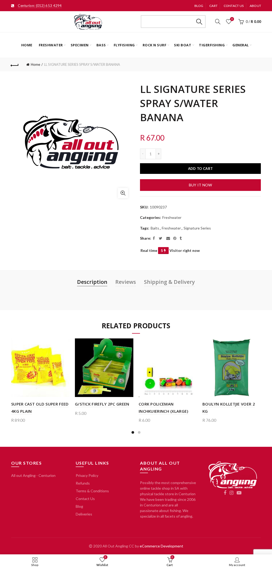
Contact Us (85, 498)
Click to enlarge (123, 193)
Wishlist (232, 19)
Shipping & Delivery (169, 281)
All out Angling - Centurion (33, 475)
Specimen (80, 45)
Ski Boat (182, 45)
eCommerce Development (161, 546)
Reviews (125, 281)
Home (26, 45)
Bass (101, 45)
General (240, 45)
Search (199, 21)
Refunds (83, 483)
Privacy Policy (87, 475)
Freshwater (51, 45)
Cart (213, 6)
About (255, 6)
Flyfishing (124, 45)
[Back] (15, 64)
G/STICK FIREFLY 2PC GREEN (102, 404)
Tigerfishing (212, 45)
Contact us (234, 6)
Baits (155, 228)
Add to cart (200, 168)
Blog (198, 6)
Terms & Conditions (92, 491)
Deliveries (84, 514)
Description (92, 281)
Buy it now (200, 185)
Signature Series (197, 228)
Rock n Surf (155, 45)
